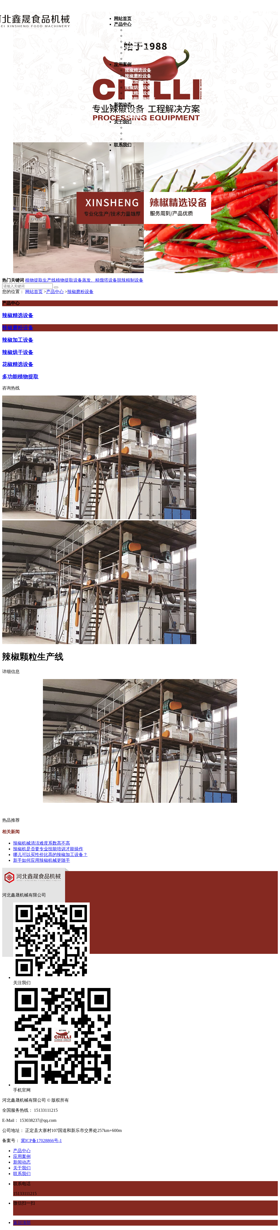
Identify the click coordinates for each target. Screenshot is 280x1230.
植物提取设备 (69, 280)
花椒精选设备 (17, 364)
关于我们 (22, 1168)
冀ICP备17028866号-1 (41, 1140)
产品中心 (55, 291)
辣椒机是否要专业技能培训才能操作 (48, 848)
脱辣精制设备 (130, 280)
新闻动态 (22, 1162)
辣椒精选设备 (17, 315)
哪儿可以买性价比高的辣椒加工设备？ (50, 854)
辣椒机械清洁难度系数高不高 (41, 843)
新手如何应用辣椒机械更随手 (41, 860)
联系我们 (22, 1173)
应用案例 (22, 1156)
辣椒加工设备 (17, 340)
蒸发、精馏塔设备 (99, 280)
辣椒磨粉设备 (80, 291)
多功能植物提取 (20, 376)
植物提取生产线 (40, 280)
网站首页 (34, 291)
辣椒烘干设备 (17, 352)
